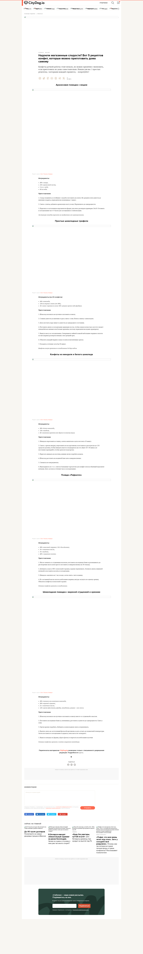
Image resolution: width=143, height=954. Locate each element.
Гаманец (74, 831)
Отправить (87, 808)
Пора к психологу (101, 834)
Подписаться (84, 906)
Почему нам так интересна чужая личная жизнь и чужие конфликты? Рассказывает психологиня (107, 845)
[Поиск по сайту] (112, 2)
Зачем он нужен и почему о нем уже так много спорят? (59, 839)
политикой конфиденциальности (64, 807)
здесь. (81, 753)
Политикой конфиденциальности (81, 910)
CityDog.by (64, 750)
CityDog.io (41, 52)
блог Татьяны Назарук (46, 174)
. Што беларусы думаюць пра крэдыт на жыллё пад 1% (82, 837)
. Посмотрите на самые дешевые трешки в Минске (35, 833)
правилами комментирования (53, 808)
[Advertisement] (71, 774)
